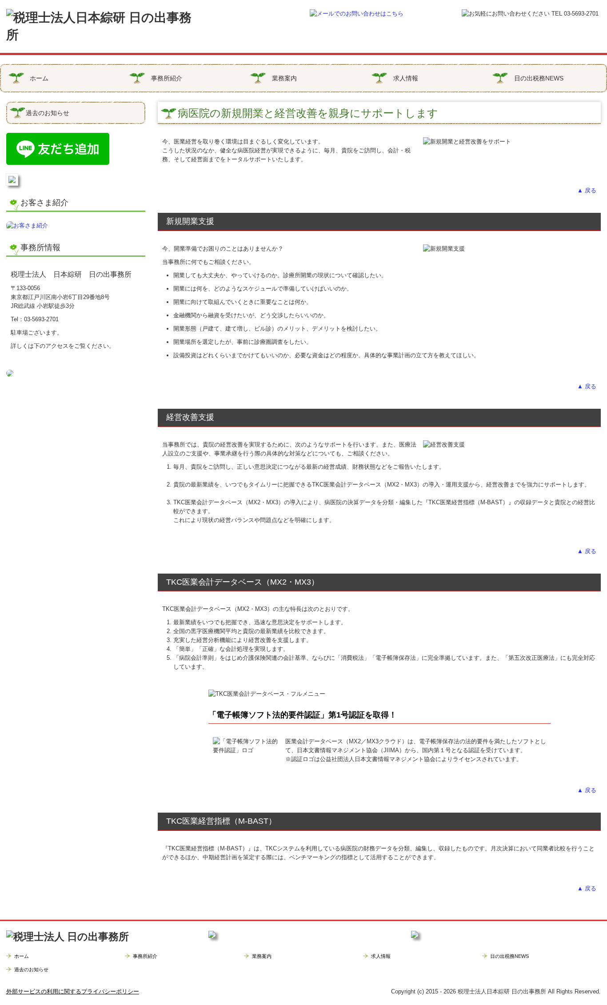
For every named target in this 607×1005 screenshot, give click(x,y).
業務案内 (284, 78)
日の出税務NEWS (538, 78)
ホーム (39, 78)
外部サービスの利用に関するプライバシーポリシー (72, 991)
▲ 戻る (586, 190)
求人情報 (405, 78)
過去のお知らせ (47, 112)
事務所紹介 (166, 78)
